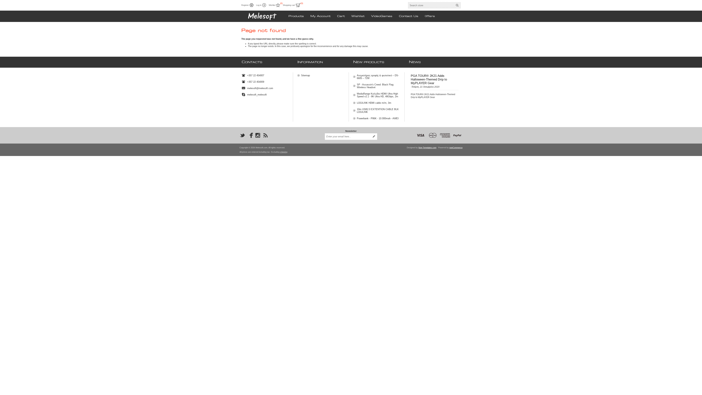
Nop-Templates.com (427, 147)
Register (245, 5)
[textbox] (431, 5)
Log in (258, 5)
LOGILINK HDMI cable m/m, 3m (374, 102)
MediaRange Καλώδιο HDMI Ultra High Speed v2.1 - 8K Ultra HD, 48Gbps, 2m (377, 95)
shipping (283, 152)
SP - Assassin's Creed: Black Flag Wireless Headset (375, 86)
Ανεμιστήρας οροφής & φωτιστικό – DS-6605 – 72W (378, 77)
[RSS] (265, 135)
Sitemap (305, 75)
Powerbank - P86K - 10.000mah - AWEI (378, 118)
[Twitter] (242, 135)
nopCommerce (456, 147)
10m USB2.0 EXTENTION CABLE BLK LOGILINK (378, 110)
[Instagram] (258, 135)
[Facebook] (250, 135)
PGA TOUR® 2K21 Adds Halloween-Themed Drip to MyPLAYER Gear (429, 79)
